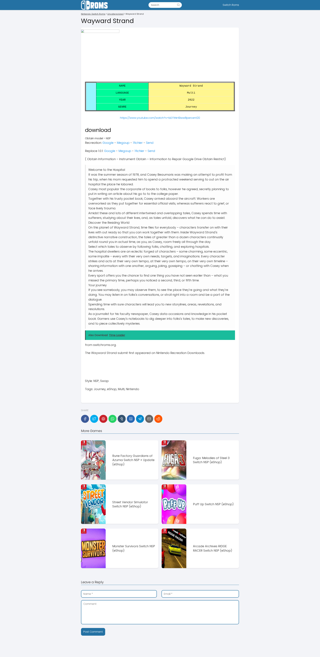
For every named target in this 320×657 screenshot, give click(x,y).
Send (150, 143)
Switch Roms (231, 5)
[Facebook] (85, 419)
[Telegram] (140, 419)
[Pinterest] (103, 419)
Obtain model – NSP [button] (98, 138)
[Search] (178, 5)
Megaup (123, 143)
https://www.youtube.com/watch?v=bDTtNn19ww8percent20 (160, 118)
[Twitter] (94, 419)
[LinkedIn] (131, 419)
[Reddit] (158, 419)
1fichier (138, 143)
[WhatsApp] (112, 419)
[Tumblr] (122, 419)
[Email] (149, 419)
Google (108, 143)
